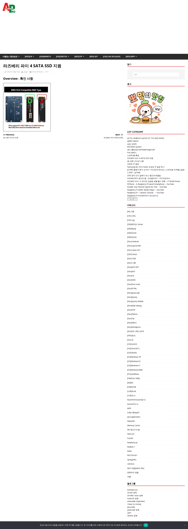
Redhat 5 (131, 447)
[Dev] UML (131, 258)
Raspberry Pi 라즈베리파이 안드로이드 (142, 195)
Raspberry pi (132, 442)
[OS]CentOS (61, 56)
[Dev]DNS (131, 280)
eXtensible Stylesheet (136, 501)
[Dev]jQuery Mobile (135, 301)
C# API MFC (132, 492)
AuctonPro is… (133, 404)
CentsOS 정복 (133, 498)
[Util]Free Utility (133, 378)
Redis (129, 451)
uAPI (129, 513)
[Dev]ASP (131, 271)
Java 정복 (131, 507)
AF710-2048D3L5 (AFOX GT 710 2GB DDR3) (145, 138)
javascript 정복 (133, 510)
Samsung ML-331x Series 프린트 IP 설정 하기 (145, 167)
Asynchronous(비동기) (136, 399)
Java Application (133, 417)
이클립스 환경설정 (10, 56)
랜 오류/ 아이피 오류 (135, 161)
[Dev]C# (28, 56)
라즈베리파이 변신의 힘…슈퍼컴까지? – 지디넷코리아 (148, 178)
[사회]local (131, 391)
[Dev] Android (133, 241)
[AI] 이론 (130, 211)
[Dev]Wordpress (134, 327)
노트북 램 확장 (133, 155)
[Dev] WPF (130, 56)
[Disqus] (63, 178)
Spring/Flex (131, 459)
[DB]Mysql (131, 228)
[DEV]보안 (131, 335)
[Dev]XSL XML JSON (135, 331)
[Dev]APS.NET (133, 267)
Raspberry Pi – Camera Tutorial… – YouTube (145, 192)
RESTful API (132, 455)
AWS (129, 408)
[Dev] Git (94, 56)
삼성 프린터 (132, 144)
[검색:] (156, 74)
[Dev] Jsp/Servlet (134, 245)
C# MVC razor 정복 (135, 495)
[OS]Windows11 (133, 365)
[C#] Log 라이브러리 (111, 56)
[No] (185, 525)
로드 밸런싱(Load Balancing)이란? (141, 149)
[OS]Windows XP (134, 357)
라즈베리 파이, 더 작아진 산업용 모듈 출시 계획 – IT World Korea (153, 181)
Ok (146, 525)
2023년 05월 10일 (13, 72)
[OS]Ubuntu (45, 56)
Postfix (130, 438)
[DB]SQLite (132, 237)
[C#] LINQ (131, 216)
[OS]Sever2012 (133, 348)
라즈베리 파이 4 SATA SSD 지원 (140, 158)
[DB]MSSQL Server (135, 224)
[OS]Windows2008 (134, 370)
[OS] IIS (130, 340)
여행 (129, 476)
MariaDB (131, 421)
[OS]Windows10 (133, 361)
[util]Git (130, 382)
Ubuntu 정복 (132, 515)
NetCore (130, 434)
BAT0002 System (134, 147)
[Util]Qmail (131, 387)
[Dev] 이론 (131, 263)
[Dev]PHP (131, 310)
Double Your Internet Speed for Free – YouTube (147, 187)
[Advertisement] (94, 35)
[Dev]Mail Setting (134, 305)
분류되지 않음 (133, 472)
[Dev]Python (132, 314)
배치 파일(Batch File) (135, 468)
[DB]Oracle (131, 233)
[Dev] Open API (133, 250)
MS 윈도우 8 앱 (133, 429)
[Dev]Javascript (133, 293)
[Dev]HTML (132, 288)
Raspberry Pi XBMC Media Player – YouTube (145, 190)
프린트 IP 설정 (133, 164)
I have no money (134, 504)
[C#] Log (130, 220)
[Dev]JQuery (132, 297)
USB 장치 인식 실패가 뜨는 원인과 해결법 (144, 175)
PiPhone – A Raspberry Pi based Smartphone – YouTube (150, 184)
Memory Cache (133, 425)
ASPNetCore (132, 490)
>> (135, 199)
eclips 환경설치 (133, 412)
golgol (25, 72)
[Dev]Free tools (133, 284)
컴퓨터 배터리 (133, 141)
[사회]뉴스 (131, 395)
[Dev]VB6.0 (131, 322)
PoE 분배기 (131, 152)
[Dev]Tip (78, 56)
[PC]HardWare (37, 72)
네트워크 (130, 464)
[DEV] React (132, 254)
